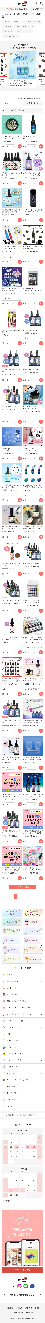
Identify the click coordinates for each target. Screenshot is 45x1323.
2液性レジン (8, 31)
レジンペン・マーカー (11, 36)
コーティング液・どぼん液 (25, 26)
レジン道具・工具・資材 (31, 21)
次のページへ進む (22, 887)
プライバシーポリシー (33, 1308)
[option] (23, 69)
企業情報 (10, 1308)
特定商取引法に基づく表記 (24, 1313)
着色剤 (16, 21)
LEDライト (7, 26)
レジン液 (7, 21)
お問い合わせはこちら (24, 1295)
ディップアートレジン (24, 31)
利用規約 (19, 1308)
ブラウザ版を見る (22, 1270)
